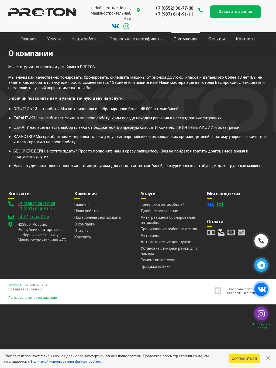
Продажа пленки (156, 266)
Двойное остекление (159, 211)
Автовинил (150, 235)
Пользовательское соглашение (32, 298)
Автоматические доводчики (166, 242)
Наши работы (86, 211)
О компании (84, 224)
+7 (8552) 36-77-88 (36, 203)
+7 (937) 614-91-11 (36, 209)
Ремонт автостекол (158, 260)
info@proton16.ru (33, 216)
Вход (47, 289)
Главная (81, 204)
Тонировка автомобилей (163, 204)
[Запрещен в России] (261, 313)
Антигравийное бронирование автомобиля (168, 219)
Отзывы (81, 230)
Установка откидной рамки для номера (169, 250)
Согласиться (244, 358)
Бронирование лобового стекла (169, 229)
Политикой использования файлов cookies (66, 361)
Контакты (83, 237)
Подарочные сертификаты (98, 217)
